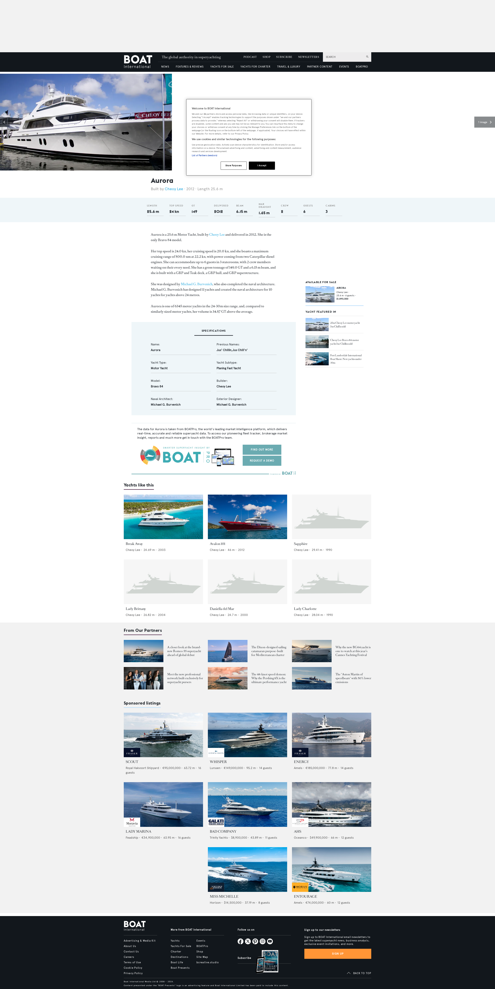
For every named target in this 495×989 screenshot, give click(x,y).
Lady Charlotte (305, 608)
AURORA (341, 287)
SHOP (266, 57)
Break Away (134, 543)
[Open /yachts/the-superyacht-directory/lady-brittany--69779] (163, 581)
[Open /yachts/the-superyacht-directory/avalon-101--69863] (247, 517)
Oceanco (300, 837)
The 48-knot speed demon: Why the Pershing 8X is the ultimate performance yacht (269, 678)
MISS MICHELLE (224, 896)
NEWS (165, 66)
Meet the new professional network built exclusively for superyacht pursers (185, 678)
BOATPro (202, 946)
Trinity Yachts (219, 837)
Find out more (262, 449)
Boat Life (177, 962)
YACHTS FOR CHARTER (255, 66)
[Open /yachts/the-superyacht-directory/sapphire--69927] (331, 517)
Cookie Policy (133, 967)
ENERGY (301, 762)
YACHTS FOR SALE (222, 66)
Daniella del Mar (222, 608)
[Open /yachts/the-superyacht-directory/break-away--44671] (163, 517)
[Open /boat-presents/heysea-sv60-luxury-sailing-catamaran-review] (228, 651)
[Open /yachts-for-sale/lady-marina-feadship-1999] (163, 804)
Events (200, 940)
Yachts (175, 940)
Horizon (215, 902)
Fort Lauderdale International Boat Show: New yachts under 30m (346, 359)
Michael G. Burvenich (197, 284)
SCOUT (132, 762)
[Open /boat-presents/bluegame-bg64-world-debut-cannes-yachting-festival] (312, 651)
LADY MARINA (138, 831)
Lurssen (215, 768)
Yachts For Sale (181, 946)
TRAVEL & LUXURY (288, 66)
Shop (199, 951)
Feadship (132, 837)
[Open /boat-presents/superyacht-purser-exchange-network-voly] (143, 678)
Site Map (202, 957)
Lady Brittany (136, 608)
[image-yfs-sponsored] (132, 756)
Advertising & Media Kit (140, 940)
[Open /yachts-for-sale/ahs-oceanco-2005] (331, 804)
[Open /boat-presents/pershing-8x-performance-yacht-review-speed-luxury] (228, 678)
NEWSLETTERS (308, 57)
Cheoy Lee (174, 189)
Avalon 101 (217, 543)
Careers (129, 957)
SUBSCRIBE (284, 57)
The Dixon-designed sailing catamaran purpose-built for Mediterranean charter (268, 651)
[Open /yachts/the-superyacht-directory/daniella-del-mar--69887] (247, 581)
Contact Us (131, 951)
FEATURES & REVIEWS (190, 66)
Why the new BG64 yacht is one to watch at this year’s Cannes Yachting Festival (353, 651)
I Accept (261, 165)
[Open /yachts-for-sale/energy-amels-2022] (331, 735)
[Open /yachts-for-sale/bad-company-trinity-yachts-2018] (247, 804)
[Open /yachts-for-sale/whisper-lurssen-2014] (247, 735)
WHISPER (218, 762)
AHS (297, 831)
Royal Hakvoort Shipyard (142, 768)
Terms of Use (132, 962)
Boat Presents (180, 967)
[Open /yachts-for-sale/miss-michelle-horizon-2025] (247, 869)
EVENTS (344, 66)
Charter (176, 951)
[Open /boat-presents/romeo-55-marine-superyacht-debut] (143, 651)
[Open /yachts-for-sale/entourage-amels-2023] (331, 869)
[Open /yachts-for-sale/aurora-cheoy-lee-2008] (320, 294)
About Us (130, 946)
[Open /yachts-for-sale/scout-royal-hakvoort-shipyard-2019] (163, 735)
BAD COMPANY (223, 831)
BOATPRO (362, 66)
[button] (5, 122)
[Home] (141, 62)
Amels (298, 768)
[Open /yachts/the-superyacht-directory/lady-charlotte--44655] (331, 581)
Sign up (338, 953)
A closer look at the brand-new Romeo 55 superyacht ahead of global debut (184, 651)
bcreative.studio (207, 962)
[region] (249, 137)
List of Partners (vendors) (204, 155)
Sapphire (300, 543)
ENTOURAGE (305, 896)
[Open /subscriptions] (263, 962)
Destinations (179, 957)
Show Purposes (233, 165)
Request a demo (262, 460)
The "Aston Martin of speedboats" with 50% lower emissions (353, 678)
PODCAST (250, 57)
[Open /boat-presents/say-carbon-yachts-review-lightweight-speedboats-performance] (312, 678)
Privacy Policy (133, 973)
